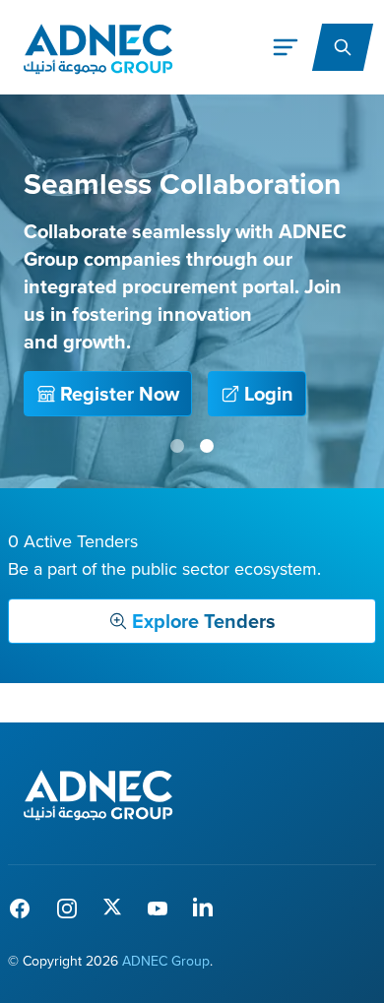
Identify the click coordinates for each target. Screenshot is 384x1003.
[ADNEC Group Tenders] (98, 793)
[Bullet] (177, 446)
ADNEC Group (166, 961)
